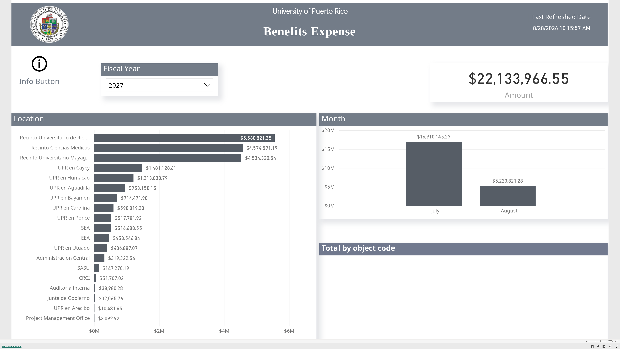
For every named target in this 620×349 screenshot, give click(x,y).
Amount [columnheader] (566, 259)
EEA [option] (85, 237)
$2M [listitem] (159, 330)
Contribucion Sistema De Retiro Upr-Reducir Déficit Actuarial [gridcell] (396, 326)
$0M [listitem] (94, 330)
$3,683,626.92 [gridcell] (577, 278)
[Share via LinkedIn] (604, 347)
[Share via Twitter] (598, 347)
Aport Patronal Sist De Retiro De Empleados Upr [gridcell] (381, 270)
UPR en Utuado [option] (72, 247)
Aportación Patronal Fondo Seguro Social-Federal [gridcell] (382, 286)
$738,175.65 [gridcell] (579, 302)
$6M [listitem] (289, 330)
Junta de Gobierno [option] (68, 298)
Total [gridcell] (331, 333)
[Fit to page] (616, 341)
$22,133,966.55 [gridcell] (575, 333)
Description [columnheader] (338, 259)
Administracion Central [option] (63, 257)
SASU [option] (83, 267)
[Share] (610, 346)
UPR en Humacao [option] (69, 177)
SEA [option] (85, 227)
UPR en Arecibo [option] (72, 308)
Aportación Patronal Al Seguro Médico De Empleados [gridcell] (387, 278)
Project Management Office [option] (58, 318)
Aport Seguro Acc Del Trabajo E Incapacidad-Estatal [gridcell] (385, 310)
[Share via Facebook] (592, 347)
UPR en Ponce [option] (73, 217)
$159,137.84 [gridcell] (579, 326)
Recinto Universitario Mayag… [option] (55, 157)
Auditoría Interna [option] (70, 287)
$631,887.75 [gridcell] (579, 318)
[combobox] (159, 84)
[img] (50, 23)
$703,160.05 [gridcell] (579, 310)
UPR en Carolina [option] (71, 207)
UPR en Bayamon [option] (69, 197)
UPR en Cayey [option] (74, 167)
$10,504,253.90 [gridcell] (575, 270)
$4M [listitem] (224, 330)
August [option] (509, 210)
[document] (309, 24)
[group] (309, 23)
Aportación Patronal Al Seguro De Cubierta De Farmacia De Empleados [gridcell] (408, 294)
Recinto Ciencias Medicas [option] (60, 147)
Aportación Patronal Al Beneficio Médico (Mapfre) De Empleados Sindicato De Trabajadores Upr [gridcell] (437, 318)
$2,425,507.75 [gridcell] (577, 294)
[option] (184, 138)
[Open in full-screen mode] (616, 346)
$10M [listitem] (328, 167)
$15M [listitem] (328, 149)
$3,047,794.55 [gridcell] (577, 286)
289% (610, 341)
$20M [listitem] (328, 130)
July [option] (435, 210)
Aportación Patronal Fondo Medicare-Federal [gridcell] (377, 302)
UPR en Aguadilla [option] (70, 187)
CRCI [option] (84, 277)
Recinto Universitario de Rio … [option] (55, 137)
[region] (310, 169)
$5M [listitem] (329, 186)
